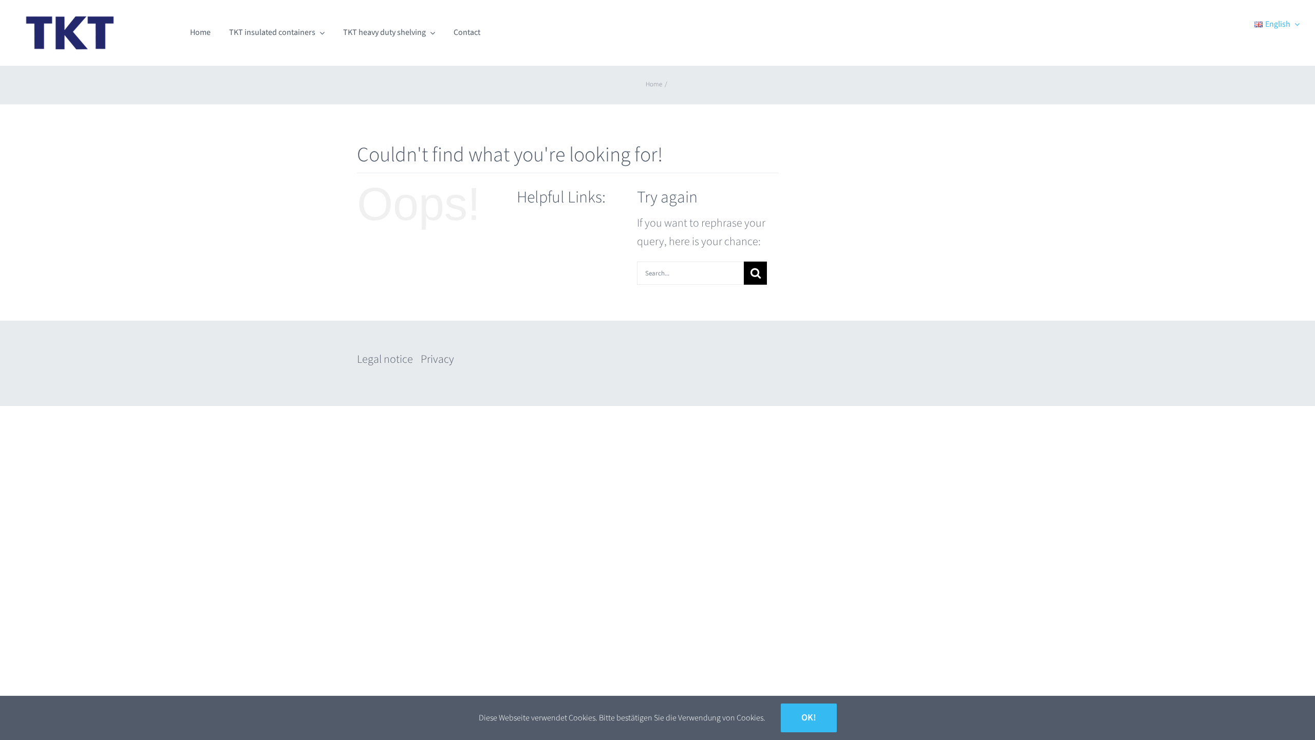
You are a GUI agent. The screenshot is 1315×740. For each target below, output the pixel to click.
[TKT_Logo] (69, 13)
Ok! (808, 717)
